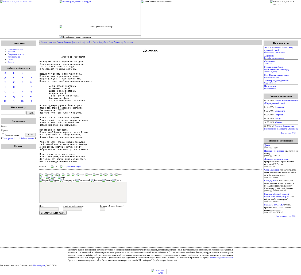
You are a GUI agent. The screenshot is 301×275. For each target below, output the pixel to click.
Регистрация (7, 138)
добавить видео (74, 166)
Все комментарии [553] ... (287, 216)
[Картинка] (96, 180)
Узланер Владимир (270, 72)
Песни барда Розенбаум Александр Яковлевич (113, 42)
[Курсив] (54, 180)
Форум (11, 62)
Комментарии (14, 57)
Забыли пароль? (27, 138)
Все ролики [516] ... (289, 133)
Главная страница (15, 49)
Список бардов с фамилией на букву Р (73, 42)
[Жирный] (44, 180)
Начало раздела (48, 42)
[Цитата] (116, 180)
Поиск (10, 59)
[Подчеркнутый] (68, 180)
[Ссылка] (107, 180)
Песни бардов (39, 265)
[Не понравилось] (61, 167)
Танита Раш (268, 63)
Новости (11, 51)
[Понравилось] (52, 167)
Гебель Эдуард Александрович (274, 52)
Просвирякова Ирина (271, 77)
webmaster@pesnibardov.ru (221, 257)
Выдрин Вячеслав (270, 83)
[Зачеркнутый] (83, 180)
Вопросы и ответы (16, 54)
